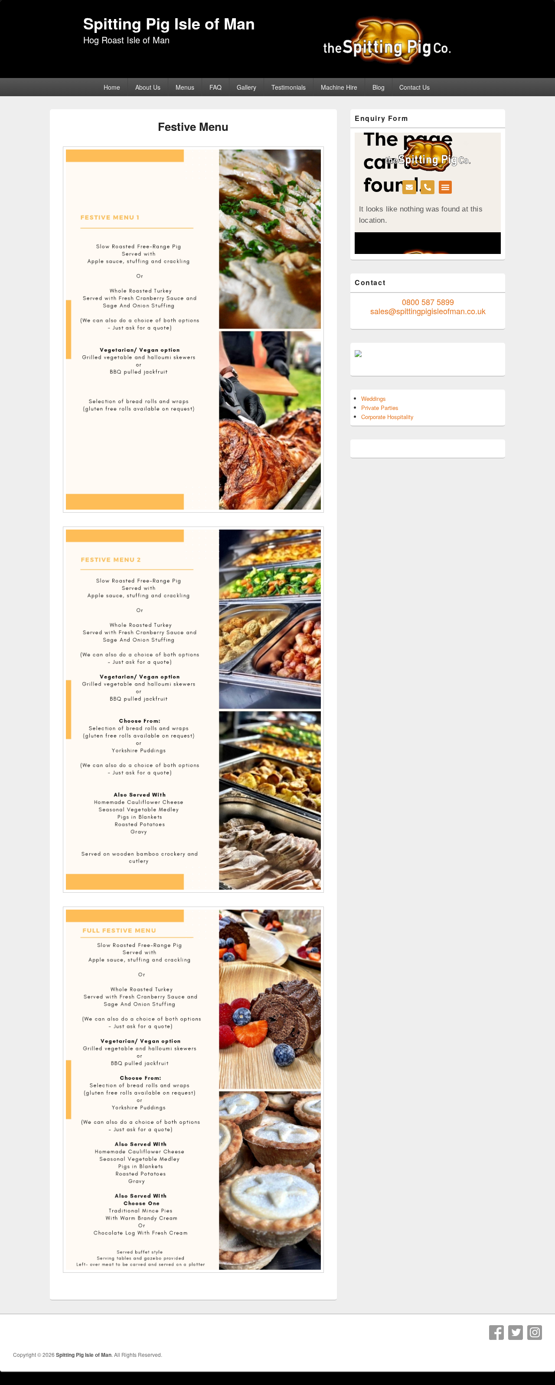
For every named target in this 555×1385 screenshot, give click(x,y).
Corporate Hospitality (387, 417)
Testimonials (288, 87)
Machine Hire (339, 87)
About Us (147, 87)
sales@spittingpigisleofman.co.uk (428, 310)
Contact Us (414, 87)
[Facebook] (496, 1332)
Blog (378, 87)
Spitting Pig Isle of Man (169, 23)
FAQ (215, 87)
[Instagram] (534, 1332)
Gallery (246, 87)
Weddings (373, 398)
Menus (185, 87)
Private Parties (379, 407)
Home (112, 87)
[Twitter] (515, 1332)
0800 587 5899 (428, 301)
